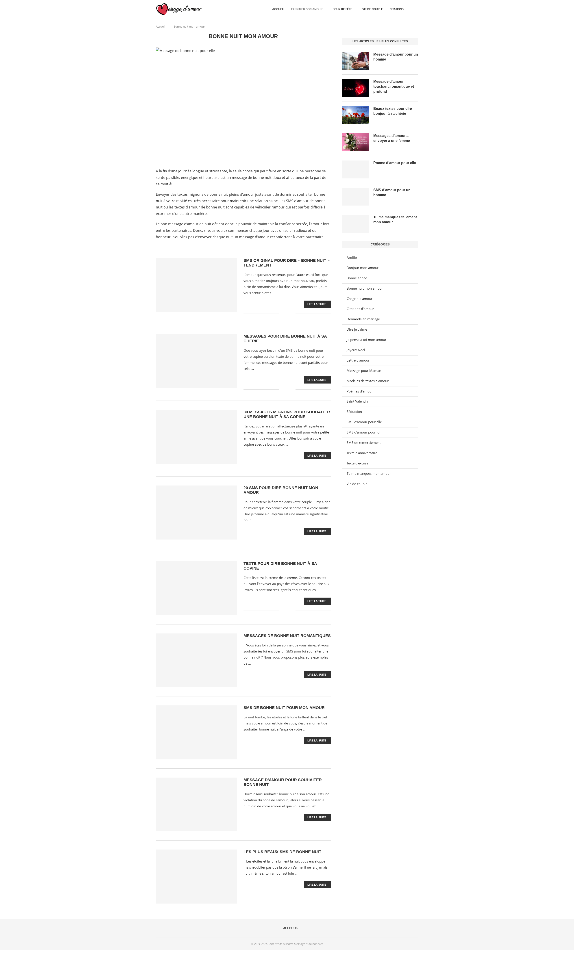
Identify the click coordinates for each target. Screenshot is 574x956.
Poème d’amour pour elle (394, 163)
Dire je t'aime (357, 329)
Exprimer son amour (307, 9)
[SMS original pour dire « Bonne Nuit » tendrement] (196, 285)
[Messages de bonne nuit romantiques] (196, 660)
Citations (397, 9)
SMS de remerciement (364, 442)
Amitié (352, 257)
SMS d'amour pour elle (364, 422)
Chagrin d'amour (359, 298)
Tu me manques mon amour (369, 473)
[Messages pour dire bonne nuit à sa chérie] (196, 361)
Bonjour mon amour (362, 267)
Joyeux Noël (356, 350)
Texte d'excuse (357, 463)
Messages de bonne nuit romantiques (287, 635)
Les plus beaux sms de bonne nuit (282, 852)
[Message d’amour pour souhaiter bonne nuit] (196, 804)
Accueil (278, 9)
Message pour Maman (364, 370)
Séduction (354, 411)
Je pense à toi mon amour (366, 339)
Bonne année (357, 278)
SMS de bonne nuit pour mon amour (284, 707)
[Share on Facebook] (285, 314)
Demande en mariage (363, 319)
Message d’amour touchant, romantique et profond (393, 86)
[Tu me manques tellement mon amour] (355, 224)
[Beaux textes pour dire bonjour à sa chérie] (355, 115)
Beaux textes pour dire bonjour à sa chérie (392, 111)
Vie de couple (372, 9)
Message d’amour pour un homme (395, 56)
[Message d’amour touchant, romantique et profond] (355, 88)
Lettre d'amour (358, 360)
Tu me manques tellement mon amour (395, 219)
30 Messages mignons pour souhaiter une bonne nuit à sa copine (287, 414)
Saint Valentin (357, 401)
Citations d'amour (360, 308)
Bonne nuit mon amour (365, 288)
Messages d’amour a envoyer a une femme (391, 138)
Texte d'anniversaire (362, 453)
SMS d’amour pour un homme (392, 192)
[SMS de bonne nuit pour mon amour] (196, 732)
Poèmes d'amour (360, 391)
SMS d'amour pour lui (363, 432)
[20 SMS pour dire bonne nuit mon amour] (196, 512)
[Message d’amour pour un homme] (355, 61)
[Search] (416, 9)
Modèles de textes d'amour (368, 381)
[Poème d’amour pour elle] (355, 169)
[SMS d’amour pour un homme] (355, 197)
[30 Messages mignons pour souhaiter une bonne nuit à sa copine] (196, 437)
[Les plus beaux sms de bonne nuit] (196, 876)
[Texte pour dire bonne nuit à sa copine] (196, 588)
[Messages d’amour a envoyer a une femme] (355, 142)
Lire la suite (316, 304)
